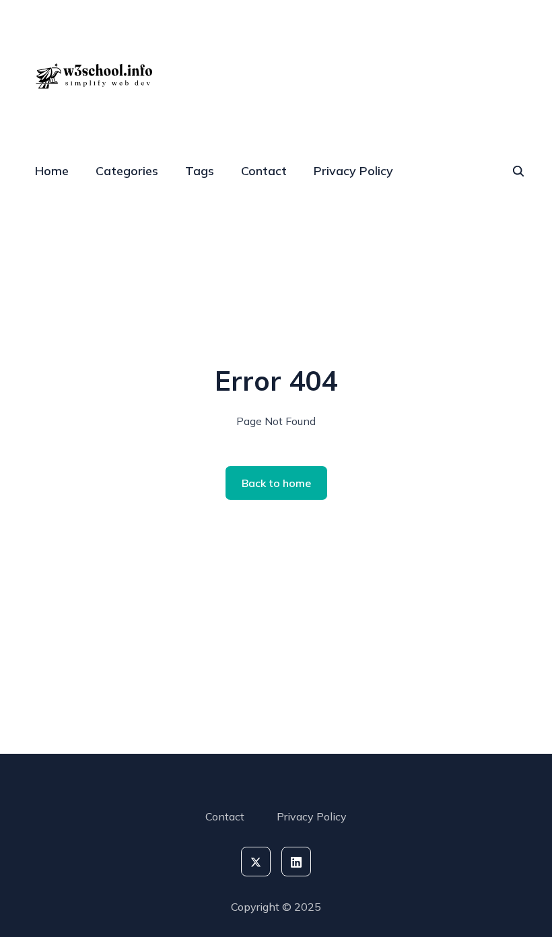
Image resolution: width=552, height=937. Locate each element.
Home (52, 171)
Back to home (276, 483)
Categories (127, 171)
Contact (264, 171)
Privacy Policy (353, 171)
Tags (199, 171)
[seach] (518, 171)
